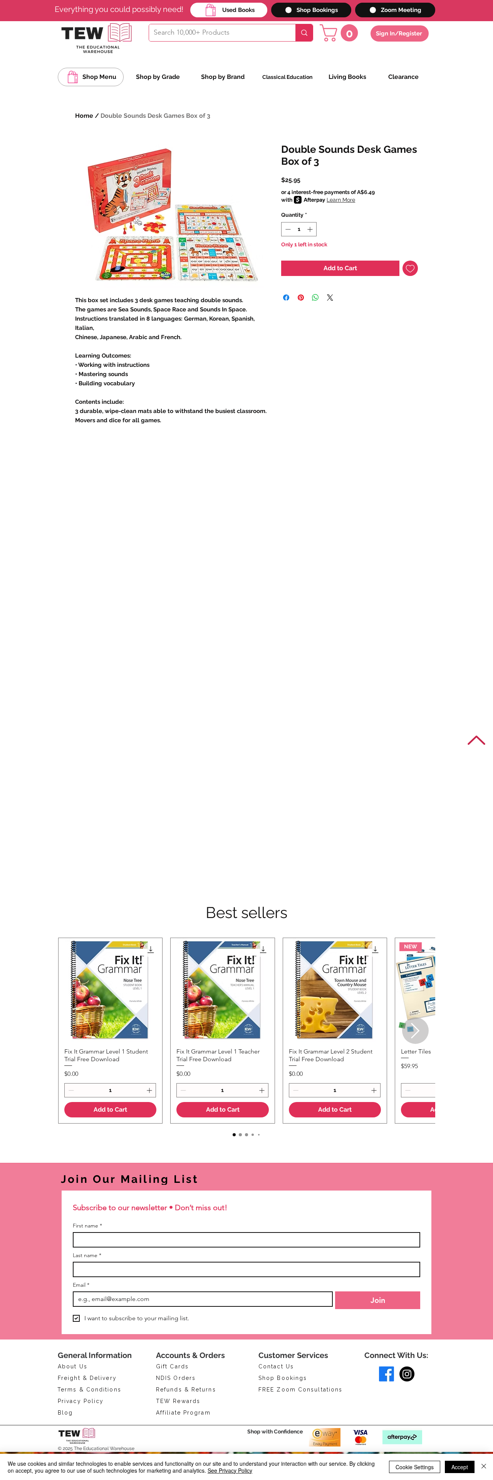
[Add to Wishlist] (410, 268)
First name (87, 1225)
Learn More (341, 200)
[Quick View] (110, 990)
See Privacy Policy (230, 1470)
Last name (87, 1255)
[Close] (483, 1467)
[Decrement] (287, 229)
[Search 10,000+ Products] (304, 32)
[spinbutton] (299, 229)
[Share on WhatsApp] (315, 297)
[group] (246, 1030)
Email (81, 1285)
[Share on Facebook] (286, 297)
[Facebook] (386, 1373)
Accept (459, 1467)
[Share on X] (330, 297)
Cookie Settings (415, 1467)
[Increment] (310, 229)
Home (84, 115)
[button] (341, 33)
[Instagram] (406, 1373)
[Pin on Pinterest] (300, 297)
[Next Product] (415, 1030)
